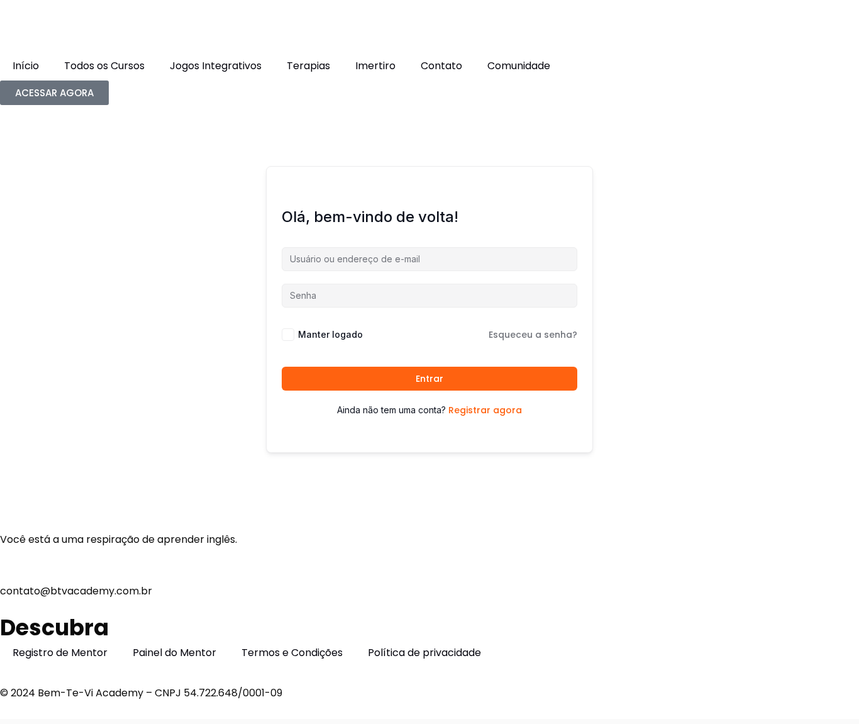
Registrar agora (485, 410)
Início (26, 65)
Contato (441, 65)
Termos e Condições (292, 652)
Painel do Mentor (174, 652)
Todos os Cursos (104, 65)
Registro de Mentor (60, 652)
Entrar (429, 378)
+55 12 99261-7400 (45, 556)
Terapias (308, 65)
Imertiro (375, 65)
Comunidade (518, 65)
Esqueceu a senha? (533, 334)
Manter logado (330, 334)
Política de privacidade (424, 652)
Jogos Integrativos (216, 65)
